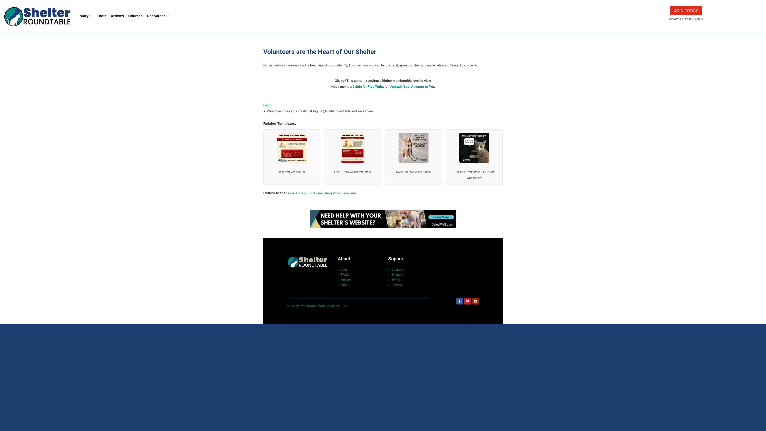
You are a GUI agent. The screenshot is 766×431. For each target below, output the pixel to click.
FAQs (345, 274)
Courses (135, 16)
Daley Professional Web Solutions (314, 306)
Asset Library (296, 193)
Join (344, 269)
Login (267, 105)
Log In (699, 18)
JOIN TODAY (686, 10)
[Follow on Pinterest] (467, 301)
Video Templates (344, 193)
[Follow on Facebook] (459, 301)
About (345, 285)
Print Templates (319, 193)
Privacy (396, 285)
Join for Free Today (370, 86)
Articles (117, 16)
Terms (395, 280)
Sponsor (397, 274)
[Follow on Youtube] (475, 301)
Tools (101, 16)
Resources (156, 16)
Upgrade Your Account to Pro (411, 86)
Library (82, 16)
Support (397, 269)
